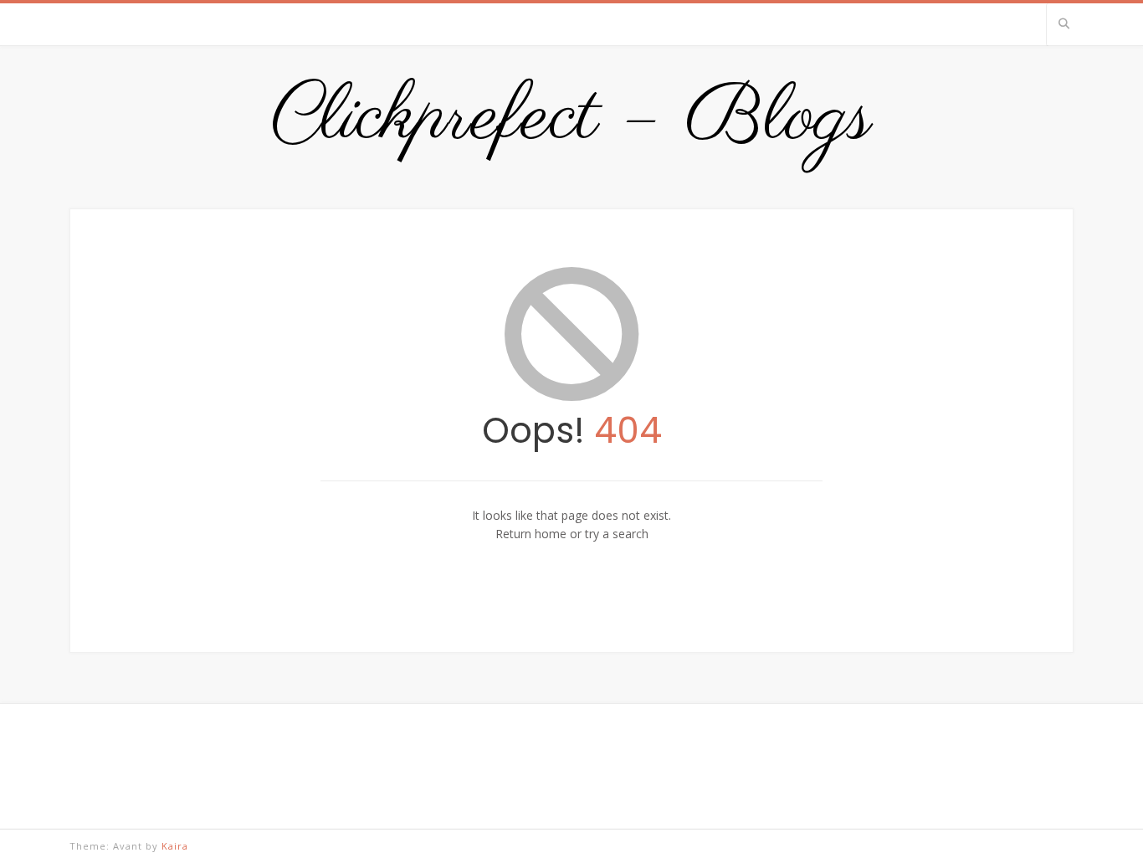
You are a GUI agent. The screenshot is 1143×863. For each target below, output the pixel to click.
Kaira (174, 846)
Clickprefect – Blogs (571, 119)
